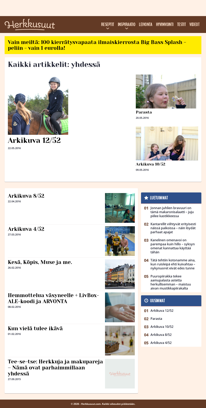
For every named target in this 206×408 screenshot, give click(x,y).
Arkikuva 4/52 (26, 229)
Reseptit (107, 24)
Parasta (144, 112)
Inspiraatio (127, 24)
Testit (181, 24)
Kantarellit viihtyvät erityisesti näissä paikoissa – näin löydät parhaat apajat (173, 228)
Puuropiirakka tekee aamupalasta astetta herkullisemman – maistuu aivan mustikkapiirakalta (170, 282)
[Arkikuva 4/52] (120, 241)
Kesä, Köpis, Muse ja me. (40, 262)
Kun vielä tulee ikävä (35, 328)
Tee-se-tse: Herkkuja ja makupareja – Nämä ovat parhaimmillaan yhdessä (55, 368)
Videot (195, 24)
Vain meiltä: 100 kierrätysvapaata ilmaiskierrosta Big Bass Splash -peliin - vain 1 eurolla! (97, 45)
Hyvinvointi (165, 24)
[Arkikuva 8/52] (120, 208)
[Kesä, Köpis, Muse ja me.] (120, 274)
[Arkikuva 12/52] (70, 105)
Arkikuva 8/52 (26, 196)
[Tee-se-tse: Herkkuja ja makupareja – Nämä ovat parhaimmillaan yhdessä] (120, 374)
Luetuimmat (159, 198)
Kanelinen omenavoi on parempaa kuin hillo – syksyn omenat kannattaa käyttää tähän (172, 246)
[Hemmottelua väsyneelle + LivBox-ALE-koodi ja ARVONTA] (120, 307)
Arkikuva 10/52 (150, 164)
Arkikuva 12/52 (34, 140)
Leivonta (145, 24)
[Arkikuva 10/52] (167, 158)
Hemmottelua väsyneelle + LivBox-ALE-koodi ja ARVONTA (53, 298)
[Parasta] (167, 105)
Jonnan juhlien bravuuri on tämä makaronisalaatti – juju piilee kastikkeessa (172, 212)
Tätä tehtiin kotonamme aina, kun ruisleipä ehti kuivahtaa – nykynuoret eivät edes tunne (172, 264)
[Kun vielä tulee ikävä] (120, 340)
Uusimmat (157, 301)
